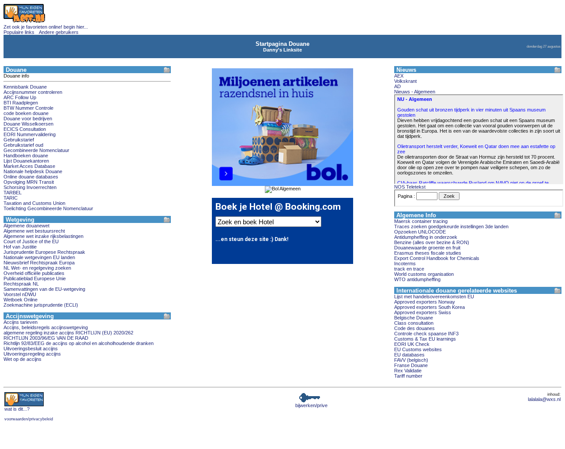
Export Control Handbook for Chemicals (436, 258)
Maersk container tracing (421, 221)
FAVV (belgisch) (411, 360)
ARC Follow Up (20, 97)
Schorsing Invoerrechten (30, 187)
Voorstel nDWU (20, 294)
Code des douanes (414, 328)
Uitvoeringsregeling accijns (32, 353)
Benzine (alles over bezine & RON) (431, 242)
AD (397, 86)
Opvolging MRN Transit (29, 182)
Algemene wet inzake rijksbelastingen (43, 236)
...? (17, 409)
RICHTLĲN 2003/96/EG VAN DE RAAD (46, 338)
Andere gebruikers (59, 32)
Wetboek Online (21, 299)
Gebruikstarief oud (23, 145)
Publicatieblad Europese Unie (35, 278)
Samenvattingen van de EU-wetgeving (44, 289)
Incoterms (405, 263)
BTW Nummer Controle (28, 108)
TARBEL (13, 192)
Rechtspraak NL (21, 283)
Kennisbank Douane (25, 86)
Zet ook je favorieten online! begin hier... (46, 27)
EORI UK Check (411, 344)
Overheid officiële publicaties (34, 273)
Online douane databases (31, 176)
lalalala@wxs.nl (544, 399)
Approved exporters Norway (424, 301)
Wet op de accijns (22, 359)
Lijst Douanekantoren (26, 160)
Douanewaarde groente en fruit (427, 247)
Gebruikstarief (19, 139)
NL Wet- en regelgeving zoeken (37, 268)
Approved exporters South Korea (429, 307)
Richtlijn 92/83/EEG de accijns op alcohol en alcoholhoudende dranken (79, 343)
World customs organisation (424, 274)
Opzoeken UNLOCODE (420, 231)
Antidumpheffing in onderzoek (425, 237)
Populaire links (19, 32)
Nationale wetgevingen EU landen (39, 257)
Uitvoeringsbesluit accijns (31, 348)
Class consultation (413, 323)
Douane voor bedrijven (28, 118)
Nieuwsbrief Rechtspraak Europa (39, 262)
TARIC (11, 197)
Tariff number (408, 375)
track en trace (409, 268)
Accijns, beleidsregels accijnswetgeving (46, 327)
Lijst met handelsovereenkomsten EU (434, 296)
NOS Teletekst (410, 186)
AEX (398, 75)
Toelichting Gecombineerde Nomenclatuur (48, 208)
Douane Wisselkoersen (28, 123)
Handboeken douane (26, 155)
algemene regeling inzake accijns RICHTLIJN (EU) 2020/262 (68, 332)
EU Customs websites (418, 349)
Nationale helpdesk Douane (33, 171)
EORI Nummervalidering (30, 134)
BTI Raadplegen (21, 102)
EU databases (409, 354)
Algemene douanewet (26, 225)
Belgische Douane (413, 317)
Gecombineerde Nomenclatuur (36, 150)
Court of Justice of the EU (31, 241)
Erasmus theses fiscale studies (427, 253)
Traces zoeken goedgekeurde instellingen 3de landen (451, 226)
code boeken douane (26, 113)
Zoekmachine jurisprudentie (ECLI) (41, 305)
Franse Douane (411, 365)
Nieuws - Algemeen (414, 91)
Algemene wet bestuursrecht (34, 231)
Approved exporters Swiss (422, 312)
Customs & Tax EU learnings (425, 338)
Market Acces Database (29, 166)
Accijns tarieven (21, 322)
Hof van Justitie (20, 246)
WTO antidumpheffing (417, 279)
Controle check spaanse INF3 (426, 333)
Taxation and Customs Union (34, 203)
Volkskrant (405, 81)
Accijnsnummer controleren (33, 92)
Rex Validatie (408, 370)
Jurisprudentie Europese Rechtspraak (44, 252)
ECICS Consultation (25, 129)
